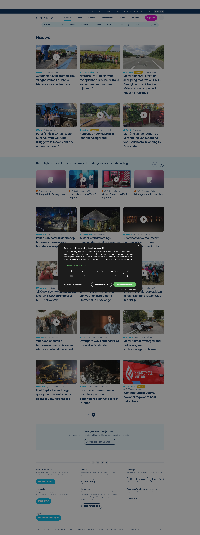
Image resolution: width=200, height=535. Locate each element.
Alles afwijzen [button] (101, 284)
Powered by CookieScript (128, 289)
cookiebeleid (129, 259)
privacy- (119, 259)
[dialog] (100, 267)
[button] (100, 266)
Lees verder (68, 262)
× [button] (138, 245)
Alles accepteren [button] (124, 284)
